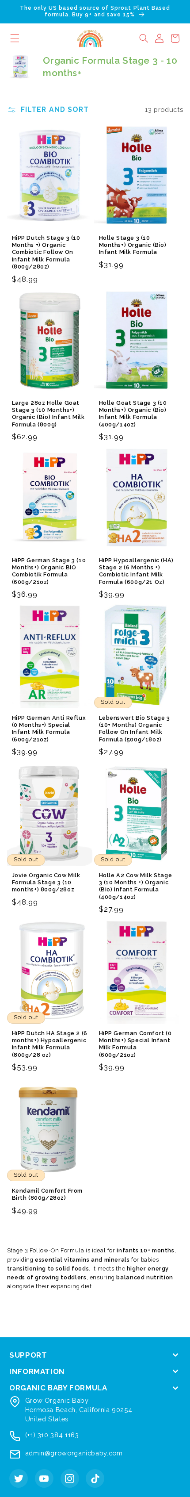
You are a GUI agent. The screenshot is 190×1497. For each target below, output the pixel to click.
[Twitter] (18, 1478)
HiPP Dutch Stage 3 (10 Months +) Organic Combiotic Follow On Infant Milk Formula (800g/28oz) (45, 252)
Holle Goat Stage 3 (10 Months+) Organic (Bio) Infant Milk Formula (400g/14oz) (133, 413)
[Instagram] (70, 1478)
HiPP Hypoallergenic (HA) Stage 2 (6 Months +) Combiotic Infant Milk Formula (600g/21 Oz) (136, 571)
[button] (144, 38)
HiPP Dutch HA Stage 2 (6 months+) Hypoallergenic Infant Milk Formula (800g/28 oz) (49, 1043)
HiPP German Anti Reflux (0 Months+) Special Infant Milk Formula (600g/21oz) (48, 728)
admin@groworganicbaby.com (74, 1453)
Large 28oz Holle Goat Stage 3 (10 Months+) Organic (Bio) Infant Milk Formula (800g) (47, 413)
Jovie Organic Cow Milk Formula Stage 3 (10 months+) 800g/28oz (45, 882)
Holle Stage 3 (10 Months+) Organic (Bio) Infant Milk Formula (132, 245)
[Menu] (15, 38)
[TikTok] (95, 1478)
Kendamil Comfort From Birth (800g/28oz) (47, 1194)
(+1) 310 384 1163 (52, 1435)
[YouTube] (44, 1478)
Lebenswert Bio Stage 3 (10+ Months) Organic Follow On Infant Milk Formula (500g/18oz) (134, 728)
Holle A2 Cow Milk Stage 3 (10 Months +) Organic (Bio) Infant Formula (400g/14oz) (135, 886)
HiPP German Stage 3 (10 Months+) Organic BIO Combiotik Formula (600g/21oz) (48, 571)
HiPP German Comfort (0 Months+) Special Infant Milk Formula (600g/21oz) (135, 1043)
